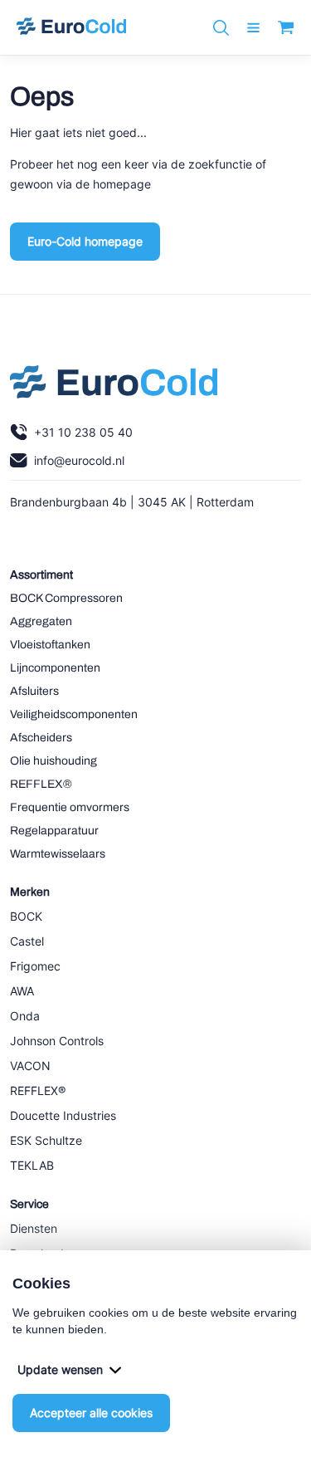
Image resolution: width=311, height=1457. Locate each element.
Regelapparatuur (54, 830)
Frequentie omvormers (69, 807)
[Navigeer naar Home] (113, 386)
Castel (27, 941)
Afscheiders (41, 737)
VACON (30, 1066)
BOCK (26, 916)
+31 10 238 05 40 (83, 432)
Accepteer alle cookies (91, 1413)
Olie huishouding (53, 761)
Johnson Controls (57, 1041)
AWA (22, 991)
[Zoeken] (221, 28)
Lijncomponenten (55, 668)
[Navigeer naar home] (71, 27)
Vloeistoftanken (50, 644)
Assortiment (41, 575)
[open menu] (253, 28)
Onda (25, 1016)
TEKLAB (32, 1165)
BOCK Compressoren (66, 598)
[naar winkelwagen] (285, 27)
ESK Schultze (46, 1140)
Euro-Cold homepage (85, 241)
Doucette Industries (63, 1115)
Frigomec (35, 966)
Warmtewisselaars (57, 854)
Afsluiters (34, 691)
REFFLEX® (41, 784)
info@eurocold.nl (79, 460)
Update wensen (60, 1369)
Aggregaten (41, 621)
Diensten (33, 1228)
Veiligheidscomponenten (74, 714)
